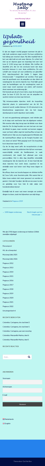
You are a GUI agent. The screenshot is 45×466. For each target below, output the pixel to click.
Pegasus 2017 (8, 285)
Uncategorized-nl (9, 311)
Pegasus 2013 (8, 267)
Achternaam (7, 387)
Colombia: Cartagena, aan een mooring (17, 331)
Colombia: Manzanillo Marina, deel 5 (16, 340)
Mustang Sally (22, 5)
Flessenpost (7, 246)
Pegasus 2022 (8, 306)
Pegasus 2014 (8, 272)
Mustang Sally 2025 (10, 255)
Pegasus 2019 (17, 201)
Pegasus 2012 (8, 263)
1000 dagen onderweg (12, 212)
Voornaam (6, 378)
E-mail (5, 395)
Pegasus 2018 (8, 289)
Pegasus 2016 (8, 280)
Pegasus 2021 (8, 302)
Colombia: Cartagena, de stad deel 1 (16, 327)
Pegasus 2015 (8, 276)
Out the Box (27, 461)
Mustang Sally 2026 (10, 259)
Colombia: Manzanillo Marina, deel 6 (16, 335)
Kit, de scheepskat (10, 250)
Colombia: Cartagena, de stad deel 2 (16, 322)
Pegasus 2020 (8, 298)
